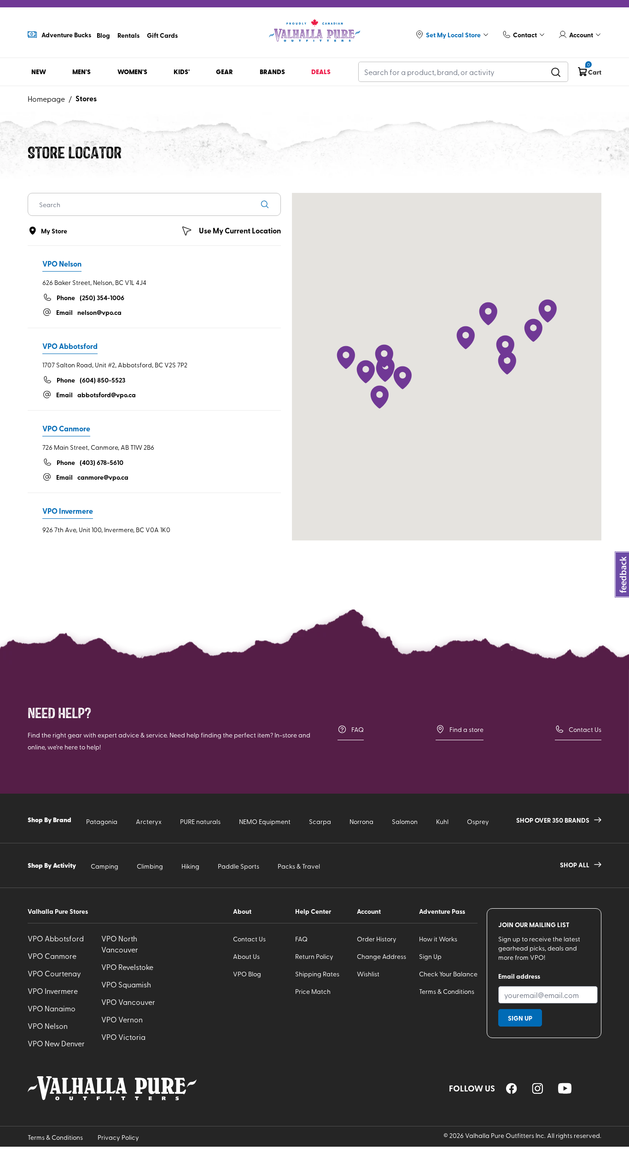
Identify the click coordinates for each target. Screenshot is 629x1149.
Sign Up (430, 956)
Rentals (128, 35)
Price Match (313, 991)
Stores (86, 98)
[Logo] (314, 30)
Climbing (150, 866)
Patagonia (101, 821)
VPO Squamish (126, 984)
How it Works (438, 938)
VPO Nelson (48, 1026)
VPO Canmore (52, 956)
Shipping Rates (317, 973)
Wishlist (368, 973)
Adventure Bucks (66, 34)
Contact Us (585, 729)
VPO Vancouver (128, 1002)
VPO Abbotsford (56, 938)
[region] (511, 1088)
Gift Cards (162, 35)
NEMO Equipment (265, 821)
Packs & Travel (299, 866)
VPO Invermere (53, 991)
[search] (556, 71)
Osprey (478, 821)
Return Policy (314, 956)
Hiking (190, 866)
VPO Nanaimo (52, 1008)
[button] (402, 378)
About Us (246, 956)
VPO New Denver (56, 1043)
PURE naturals (200, 821)
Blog (103, 35)
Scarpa (320, 821)
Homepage (46, 98)
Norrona (361, 821)
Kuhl (442, 821)
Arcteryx (149, 821)
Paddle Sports (238, 866)
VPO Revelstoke (127, 967)
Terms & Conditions (446, 991)
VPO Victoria (123, 1037)
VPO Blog (247, 973)
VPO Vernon (122, 1019)
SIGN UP (520, 1017)
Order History (376, 938)
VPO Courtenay (54, 973)
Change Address (381, 956)
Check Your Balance (448, 973)
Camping (104, 866)
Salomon (405, 821)
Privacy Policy (118, 1137)
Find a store (466, 729)
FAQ (357, 729)
